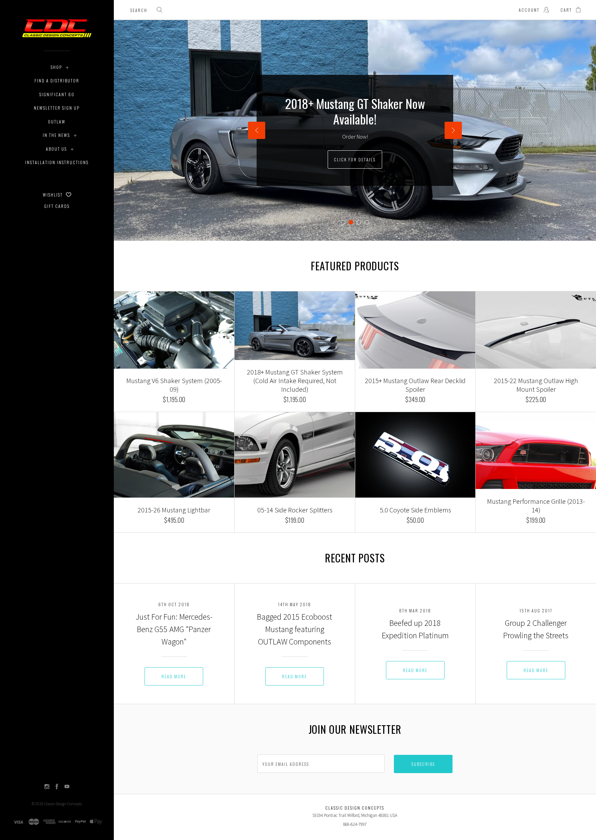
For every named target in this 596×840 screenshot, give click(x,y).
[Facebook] (56, 787)
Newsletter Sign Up (57, 108)
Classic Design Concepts (63, 803)
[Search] (160, 10)
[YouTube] (66, 787)
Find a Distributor (56, 80)
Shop (56, 67)
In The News (56, 135)
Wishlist (53, 195)
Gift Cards (57, 206)
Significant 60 (56, 94)
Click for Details (355, 159)
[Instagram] (46, 787)
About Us (56, 149)
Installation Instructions (57, 162)
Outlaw (57, 121)
